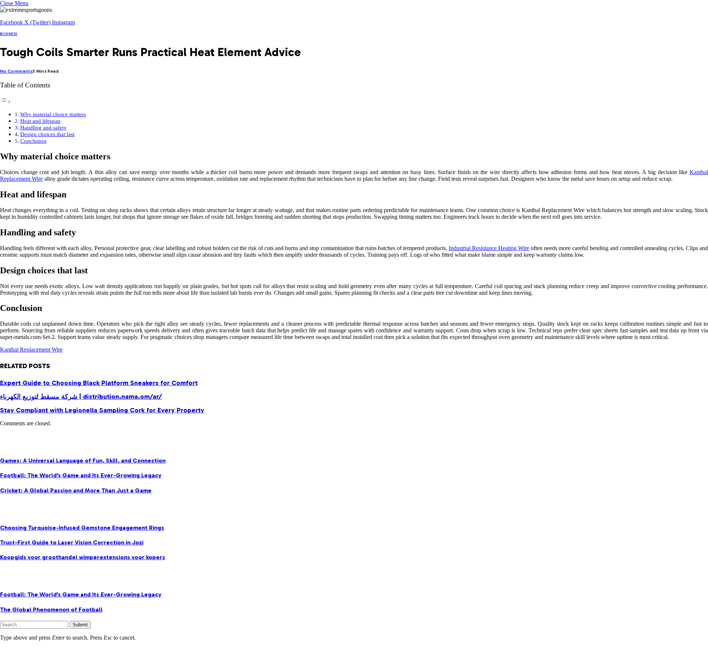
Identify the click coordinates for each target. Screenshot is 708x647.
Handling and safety (43, 127)
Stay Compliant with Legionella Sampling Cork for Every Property (102, 410)
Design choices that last (47, 134)
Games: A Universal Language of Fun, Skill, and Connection (83, 460)
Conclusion (33, 141)
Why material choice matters (53, 114)
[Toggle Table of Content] (5, 101)
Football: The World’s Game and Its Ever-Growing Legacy (81, 475)
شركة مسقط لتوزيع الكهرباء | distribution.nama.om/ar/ (81, 396)
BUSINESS (8, 34)
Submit (80, 624)
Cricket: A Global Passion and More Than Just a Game (76, 490)
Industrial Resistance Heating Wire (489, 248)
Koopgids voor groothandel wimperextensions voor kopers (82, 557)
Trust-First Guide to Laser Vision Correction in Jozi (71, 542)
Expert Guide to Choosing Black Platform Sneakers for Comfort (99, 383)
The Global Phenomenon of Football (51, 609)
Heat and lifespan (40, 121)
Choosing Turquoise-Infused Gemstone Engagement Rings (82, 527)
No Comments (16, 71)
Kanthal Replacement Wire (31, 349)
